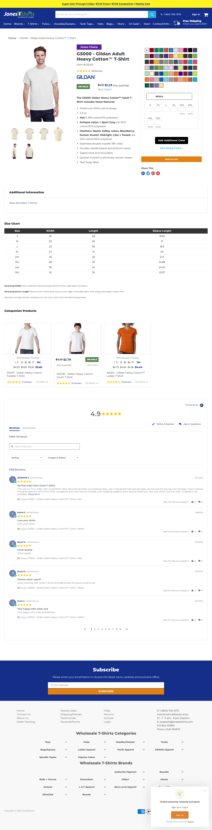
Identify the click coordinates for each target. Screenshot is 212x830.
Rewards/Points (70, 721)
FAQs (107, 710)
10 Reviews (27, 382)
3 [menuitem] (98, 629)
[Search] (152, 14)
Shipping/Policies (71, 714)
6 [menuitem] (109, 629)
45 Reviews (126, 382)
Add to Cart (171, 159)
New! (147, 23)
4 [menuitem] (102, 629)
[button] (22, 499)
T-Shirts (33, 23)
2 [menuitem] (94, 629)
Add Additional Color (171, 140)
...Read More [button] (33, 494)
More (121, 23)
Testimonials (68, 718)
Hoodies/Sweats (64, 23)
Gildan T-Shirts (28, 202)
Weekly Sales (68, 710)
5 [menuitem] (105, 629)
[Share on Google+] (153, 173)
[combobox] (26, 457)
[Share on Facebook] (143, 173)
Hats (100, 23)
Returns (109, 714)
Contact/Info (161, 23)
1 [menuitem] (91, 629)
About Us (22, 718)
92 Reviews (76, 383)
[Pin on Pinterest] (158, 173)
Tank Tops (86, 23)
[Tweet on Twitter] (148, 173)
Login (107, 721)
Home (7, 23)
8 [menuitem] (116, 629)
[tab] (163, 424)
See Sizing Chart (171, 148)
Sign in (196, 14)
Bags (109, 23)
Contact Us (24, 714)
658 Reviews (97, 71)
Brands (19, 23)
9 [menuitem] (120, 629)
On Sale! (134, 23)
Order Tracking (26, 721)
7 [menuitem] (113, 629)
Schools (108, 718)
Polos (46, 23)
